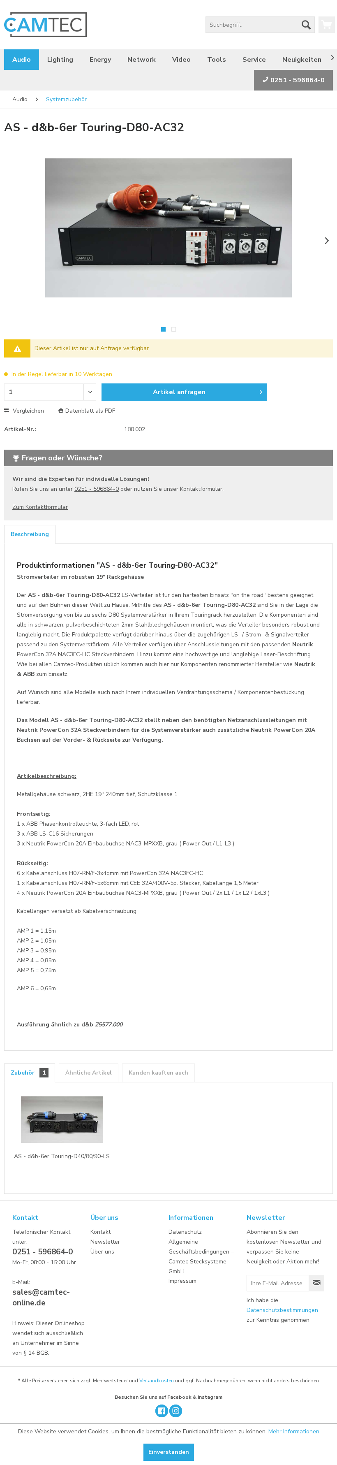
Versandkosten (156, 1380)
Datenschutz (185, 1232)
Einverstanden (168, 1452)
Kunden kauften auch (158, 1073)
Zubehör (28, 1073)
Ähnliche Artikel (88, 1073)
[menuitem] (260, 24)
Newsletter (105, 1242)
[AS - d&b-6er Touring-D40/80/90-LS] (62, 1119)
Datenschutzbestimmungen (282, 1310)
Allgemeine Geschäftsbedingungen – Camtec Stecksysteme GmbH (201, 1256)
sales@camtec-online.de (41, 1297)
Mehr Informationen (293, 1431)
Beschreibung (30, 534)
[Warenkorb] (327, 24)
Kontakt (100, 1232)
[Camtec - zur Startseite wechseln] (45, 24)
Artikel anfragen (179, 392)
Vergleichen (27, 411)
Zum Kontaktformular (40, 507)
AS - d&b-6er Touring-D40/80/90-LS (62, 1156)
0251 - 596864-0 (297, 80)
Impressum (182, 1281)
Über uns (102, 1252)
